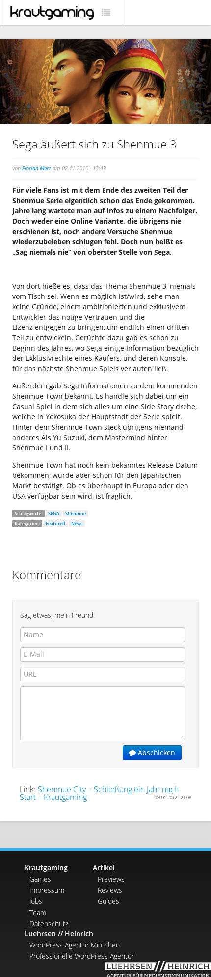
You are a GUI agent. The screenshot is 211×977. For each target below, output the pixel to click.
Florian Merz (36, 168)
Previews (111, 879)
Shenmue (75, 513)
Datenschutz (48, 923)
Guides (108, 901)
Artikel (104, 867)
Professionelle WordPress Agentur (81, 956)
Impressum (46, 890)
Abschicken (155, 752)
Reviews (110, 890)
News (76, 523)
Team (37, 912)
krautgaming (52, 13)
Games (40, 879)
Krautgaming (46, 867)
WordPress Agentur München (74, 944)
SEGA (53, 513)
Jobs (35, 901)
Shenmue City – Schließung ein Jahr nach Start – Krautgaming (99, 793)
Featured (55, 523)
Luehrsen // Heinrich (59, 933)
